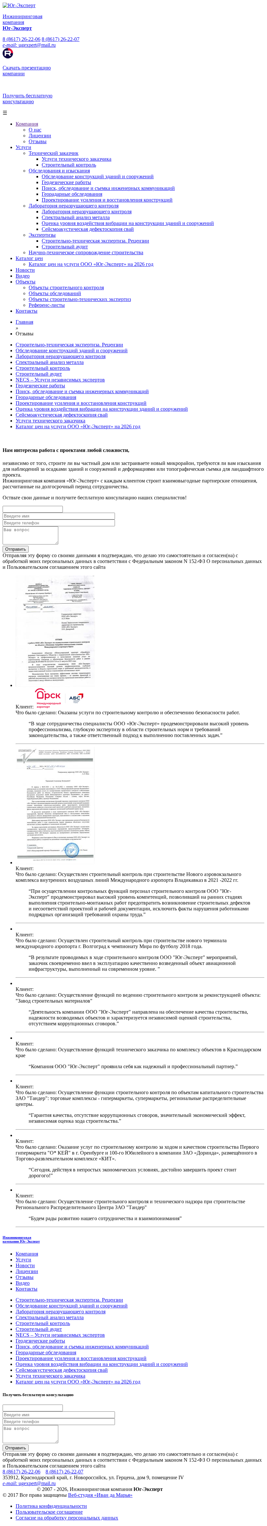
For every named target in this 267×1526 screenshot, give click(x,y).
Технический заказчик (53, 153)
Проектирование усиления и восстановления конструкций (107, 200)
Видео (23, 276)
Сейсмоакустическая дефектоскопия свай (88, 229)
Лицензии (40, 135)
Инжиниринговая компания (21, 1239)
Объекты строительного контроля (66, 287)
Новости (25, 270)
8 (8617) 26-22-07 (60, 39)
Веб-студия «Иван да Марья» (100, 1495)
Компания (27, 124)
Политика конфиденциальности (51, 1506)
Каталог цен (29, 258)
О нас (35, 129)
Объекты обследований (55, 293)
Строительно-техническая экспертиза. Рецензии (95, 241)
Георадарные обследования (72, 194)
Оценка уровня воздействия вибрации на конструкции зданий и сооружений (128, 223)
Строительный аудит (65, 246)
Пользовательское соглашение (49, 1512)
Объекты (25, 281)
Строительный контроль (69, 165)
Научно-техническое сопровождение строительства (86, 252)
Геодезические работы (66, 182)
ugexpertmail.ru (29, 45)
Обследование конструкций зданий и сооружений (98, 176)
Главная (24, 322)
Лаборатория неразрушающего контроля (74, 205)
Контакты (26, 311)
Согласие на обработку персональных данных (67, 1517)
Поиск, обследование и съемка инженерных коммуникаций (108, 188)
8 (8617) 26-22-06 (21, 39)
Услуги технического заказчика (76, 159)
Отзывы (38, 141)
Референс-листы (47, 305)
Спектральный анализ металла (76, 217)
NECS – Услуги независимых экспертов (60, 379)
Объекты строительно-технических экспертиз (80, 299)
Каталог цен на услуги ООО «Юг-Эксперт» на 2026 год (91, 264)
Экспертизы (42, 235)
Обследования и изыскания (59, 170)
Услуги (23, 147)
